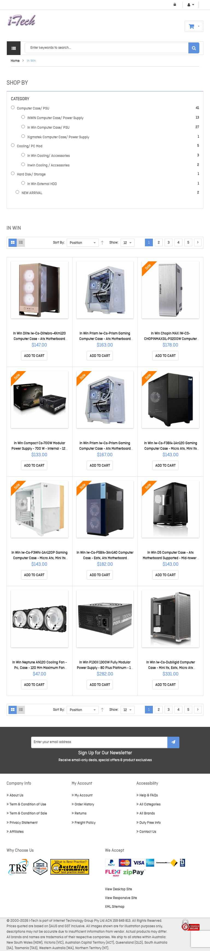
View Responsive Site (121, 898)
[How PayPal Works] (129, 862)
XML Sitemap (114, 906)
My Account (83, 795)
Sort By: (59, 242)
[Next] (198, 242)
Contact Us (147, 831)
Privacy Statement (23, 822)
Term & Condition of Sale (28, 813)
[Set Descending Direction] (102, 243)
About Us (16, 795)
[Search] (193, 47)
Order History (84, 804)
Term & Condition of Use (28, 804)
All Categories (150, 804)
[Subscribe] (173, 742)
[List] (21, 243)
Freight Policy (85, 822)
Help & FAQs (148, 795)
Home (15, 61)
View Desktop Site (118, 889)
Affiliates (17, 831)
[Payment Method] (167, 862)
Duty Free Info (150, 822)
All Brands (147, 813)
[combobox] (112, 48)
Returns (80, 813)
